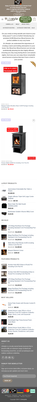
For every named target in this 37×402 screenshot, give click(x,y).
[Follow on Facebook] (3, 357)
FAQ (20, 395)
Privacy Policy (25, 396)
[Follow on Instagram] (6, 357)
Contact (15, 395)
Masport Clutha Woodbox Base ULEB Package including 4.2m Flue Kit (17, 106)
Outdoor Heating (9, 28)
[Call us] (12, 357)
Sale (33, 28)
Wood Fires (25, 24)
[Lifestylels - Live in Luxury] (11, 19)
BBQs (17, 24)
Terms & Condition (13, 396)
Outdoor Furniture (23, 28)
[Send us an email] (9, 357)
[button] (2, 19)
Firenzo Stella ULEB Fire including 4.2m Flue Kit (15, 163)
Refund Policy (27, 395)
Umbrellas (9, 24)
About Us (8, 395)
